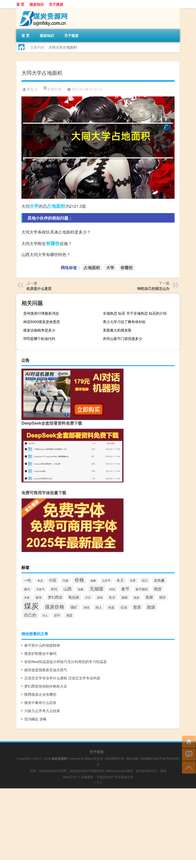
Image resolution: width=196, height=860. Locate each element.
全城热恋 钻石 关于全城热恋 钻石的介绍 (135, 313)
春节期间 (142, 589)
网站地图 (132, 758)
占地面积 (56, 206)
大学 (34, 206)
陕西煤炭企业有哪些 (40, 694)
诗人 (45, 615)
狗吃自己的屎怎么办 (153, 288)
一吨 (27, 580)
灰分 (112, 597)
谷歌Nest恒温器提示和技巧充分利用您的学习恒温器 (65, 661)
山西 (68, 589)
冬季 (133, 580)
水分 (88, 597)
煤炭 (31, 605)
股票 (137, 607)
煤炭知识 (37, 4)
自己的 (30, 615)
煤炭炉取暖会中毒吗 (40, 653)
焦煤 (149, 597)
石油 (123, 607)
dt (36, 89)
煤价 (162, 597)
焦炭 (136, 597)
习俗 (65, 580)
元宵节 (106, 580)
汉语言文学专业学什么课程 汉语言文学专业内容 (62, 677)
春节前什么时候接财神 (42, 645)
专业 (40, 580)
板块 (39, 597)
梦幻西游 (55, 597)
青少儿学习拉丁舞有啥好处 (124, 321)
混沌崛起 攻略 (35, 718)
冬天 (120, 580)
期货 (158, 588)
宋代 (54, 589)
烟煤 (124, 597)
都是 (69, 615)
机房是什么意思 (39, 288)
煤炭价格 (54, 606)
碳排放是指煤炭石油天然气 (45, 669)
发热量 (159, 580)
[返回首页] (187, 741)
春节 (125, 589)
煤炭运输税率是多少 (39, 330)
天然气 (40, 589)
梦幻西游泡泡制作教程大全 (45, 686)
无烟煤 (96, 588)
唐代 (27, 589)
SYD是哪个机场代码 (39, 338)
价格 (79, 579)
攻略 (80, 589)
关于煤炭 (56, 4)
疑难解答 (147, 758)
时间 (112, 589)
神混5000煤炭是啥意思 (41, 321)
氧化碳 (73, 597)
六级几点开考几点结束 (42, 710)
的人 (98, 607)
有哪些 (53, 243)
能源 (151, 607)
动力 (145, 580)
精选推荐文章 (115, 758)
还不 (57, 615)
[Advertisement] (98, 824)
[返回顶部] (187, 767)
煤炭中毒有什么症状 (40, 702)
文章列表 (37, 47)
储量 (93, 580)
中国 (52, 580)
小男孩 (98, 782)
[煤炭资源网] (43, 10)
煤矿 (74, 607)
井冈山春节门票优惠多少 (122, 338)
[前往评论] (187, 754)
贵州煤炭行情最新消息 (41, 313)
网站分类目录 (94, 758)
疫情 (86, 607)
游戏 (100, 597)
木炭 (27, 597)
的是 (111, 607)
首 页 (20, 4)
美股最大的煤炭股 (117, 330)
